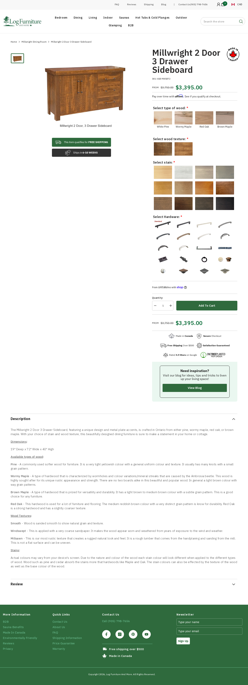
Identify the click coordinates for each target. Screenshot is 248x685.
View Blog (195, 388)
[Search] (223, 21)
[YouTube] (146, 634)
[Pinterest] (133, 634)
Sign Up (183, 641)
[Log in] (218, 4)
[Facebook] (106, 634)
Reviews (131, 4)
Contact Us (184, 4)
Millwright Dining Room (34, 41)
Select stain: (162, 162)
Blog (163, 4)
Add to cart (207, 305)
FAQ (117, 4)
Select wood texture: (169, 139)
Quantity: (157, 297)
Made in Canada (120, 656)
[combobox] (219, 21)
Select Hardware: (166, 217)
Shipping (148, 4)
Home (14, 41)
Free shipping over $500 (126, 649)
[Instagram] (119, 634)
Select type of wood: (169, 108)
